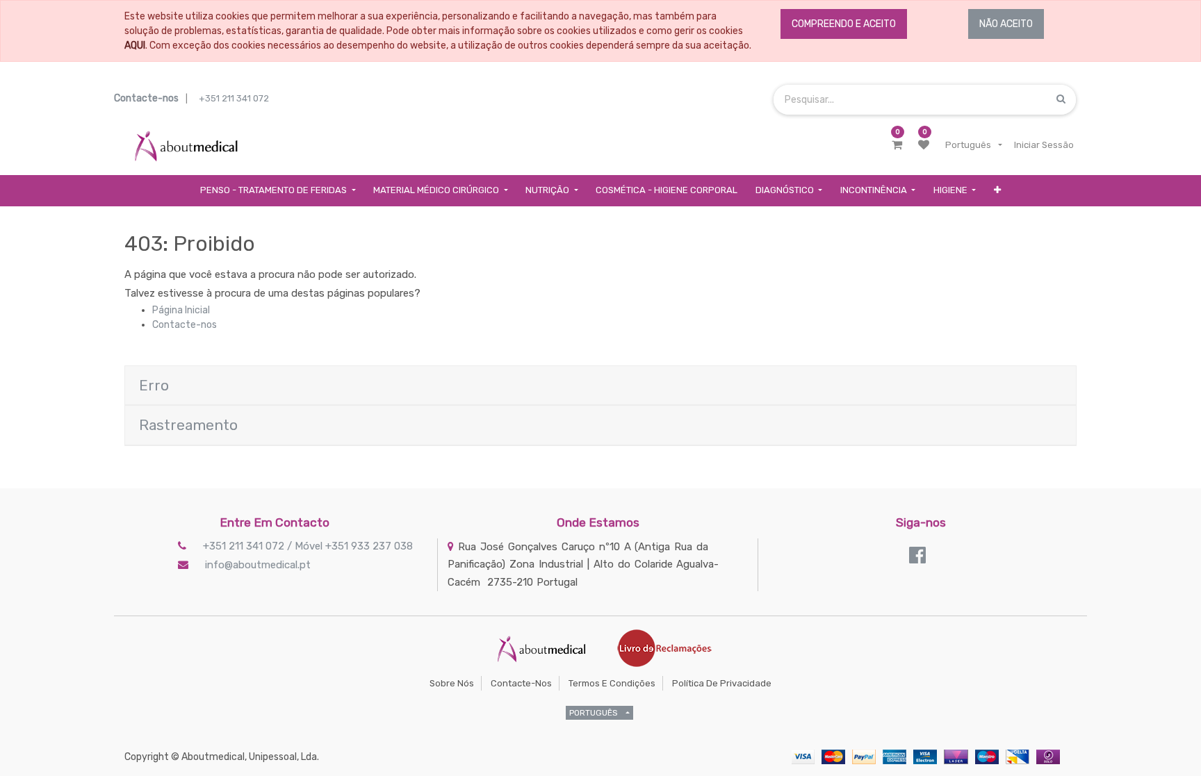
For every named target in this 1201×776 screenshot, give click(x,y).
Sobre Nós (452, 683)
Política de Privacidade (721, 683)
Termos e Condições (612, 683)
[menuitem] (666, 190)
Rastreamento (188, 425)
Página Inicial (181, 310)
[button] (997, 190)
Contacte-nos (184, 325)
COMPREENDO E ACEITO (844, 24)
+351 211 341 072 (234, 98)
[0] (897, 145)
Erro (154, 385)
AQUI (134, 45)
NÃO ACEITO (1006, 24)
